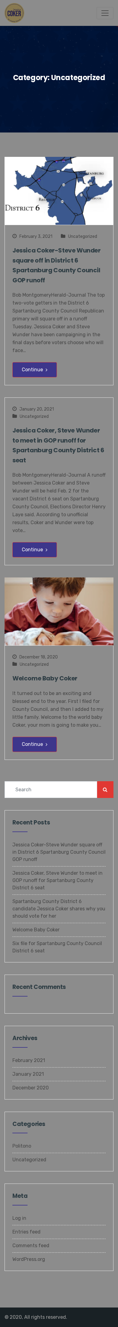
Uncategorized (82, 236)
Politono (21, 1146)
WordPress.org (28, 1259)
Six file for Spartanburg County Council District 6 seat (57, 947)
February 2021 (28, 1060)
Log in (19, 1218)
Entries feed (26, 1232)
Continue (33, 369)
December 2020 (30, 1088)
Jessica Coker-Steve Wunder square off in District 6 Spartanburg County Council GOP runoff (56, 265)
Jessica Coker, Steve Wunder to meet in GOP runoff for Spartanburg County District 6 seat (58, 445)
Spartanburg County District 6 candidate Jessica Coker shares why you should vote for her (58, 908)
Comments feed (30, 1245)
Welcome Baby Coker (44, 678)
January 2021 (28, 1074)
